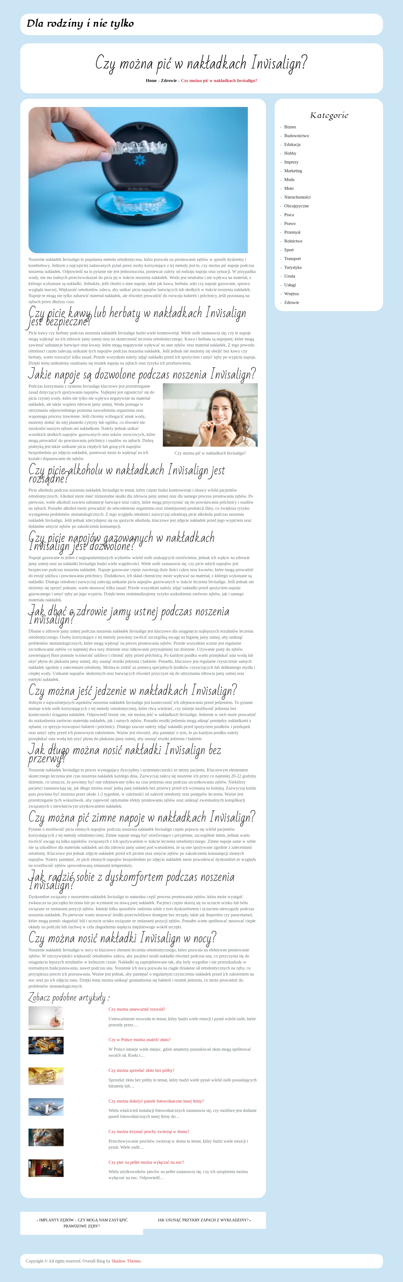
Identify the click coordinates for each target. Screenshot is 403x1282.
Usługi (290, 285)
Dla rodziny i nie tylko (80, 23)
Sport (289, 249)
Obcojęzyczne (296, 206)
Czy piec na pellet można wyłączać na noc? (146, 1162)
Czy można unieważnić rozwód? (137, 1009)
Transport (292, 258)
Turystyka (293, 267)
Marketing (293, 170)
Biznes (290, 127)
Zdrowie (291, 302)
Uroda (289, 276)
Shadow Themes (126, 1261)
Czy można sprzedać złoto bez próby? (141, 1070)
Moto (289, 188)
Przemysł (292, 232)
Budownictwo (296, 135)
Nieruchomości (297, 197)
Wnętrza (291, 293)
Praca (289, 214)
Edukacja (292, 144)
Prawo (290, 223)
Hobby (290, 153)
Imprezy (291, 162)
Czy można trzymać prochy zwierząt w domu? (149, 1131)
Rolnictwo (293, 241)
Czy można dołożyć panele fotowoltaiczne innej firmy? (156, 1101)
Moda (289, 179)
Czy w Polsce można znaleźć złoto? (140, 1039)
